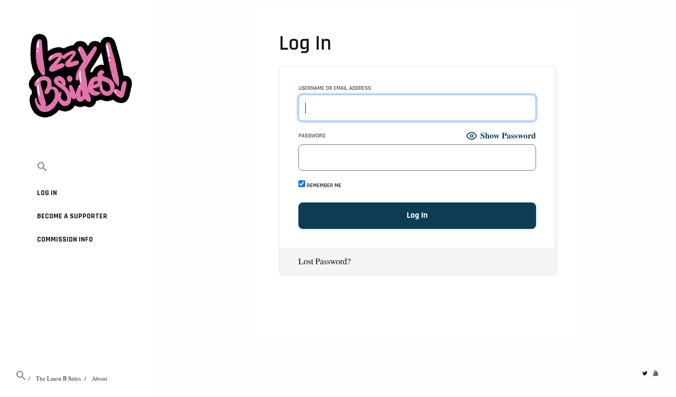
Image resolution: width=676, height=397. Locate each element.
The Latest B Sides (58, 378)
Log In (47, 193)
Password (311, 136)
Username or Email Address (334, 88)
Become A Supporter (72, 216)
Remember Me (323, 185)
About (99, 378)
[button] (79, 167)
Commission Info (65, 239)
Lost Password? (324, 260)
